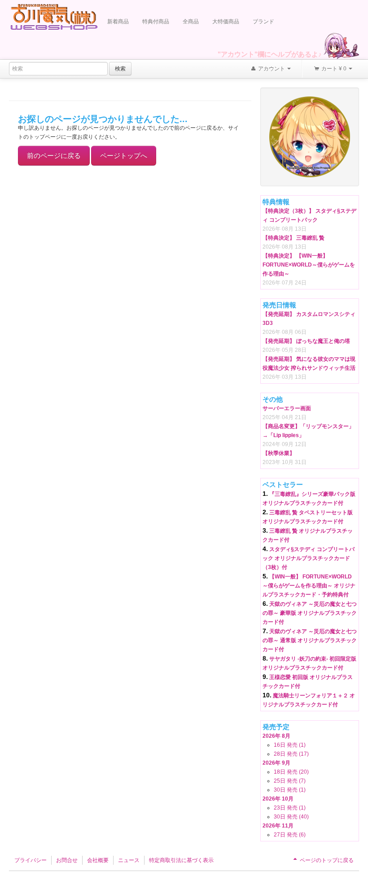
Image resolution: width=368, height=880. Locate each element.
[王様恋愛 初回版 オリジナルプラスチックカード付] (309, 136)
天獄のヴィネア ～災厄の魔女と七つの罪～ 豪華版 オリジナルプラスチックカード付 (310, 613)
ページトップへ (123, 155)
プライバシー (30, 860)
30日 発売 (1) (290, 790)
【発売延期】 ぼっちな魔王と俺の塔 (306, 341)
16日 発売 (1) (290, 745)
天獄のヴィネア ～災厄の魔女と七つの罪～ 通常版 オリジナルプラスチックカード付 (310, 640)
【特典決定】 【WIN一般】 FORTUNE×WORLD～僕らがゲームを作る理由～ (309, 265)
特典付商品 (155, 21)
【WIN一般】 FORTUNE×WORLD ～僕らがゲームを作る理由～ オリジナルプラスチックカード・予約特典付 (309, 586)
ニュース (129, 860)
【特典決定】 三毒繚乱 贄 (293, 238)
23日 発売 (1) (290, 808)
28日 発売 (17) (291, 754)
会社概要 (98, 860)
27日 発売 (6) (290, 835)
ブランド (263, 21)
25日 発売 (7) (290, 781)
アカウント (271, 69)
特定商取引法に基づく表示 (181, 860)
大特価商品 (225, 21)
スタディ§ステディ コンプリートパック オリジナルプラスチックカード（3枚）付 (309, 558)
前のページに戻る (54, 155)
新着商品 (118, 21)
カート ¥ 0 (334, 69)
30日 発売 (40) (291, 817)
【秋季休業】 (279, 453)
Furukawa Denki (54, 16)
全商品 (191, 21)
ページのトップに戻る (326, 860)
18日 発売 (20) (291, 772)
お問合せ (67, 860)
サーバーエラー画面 (287, 408)
